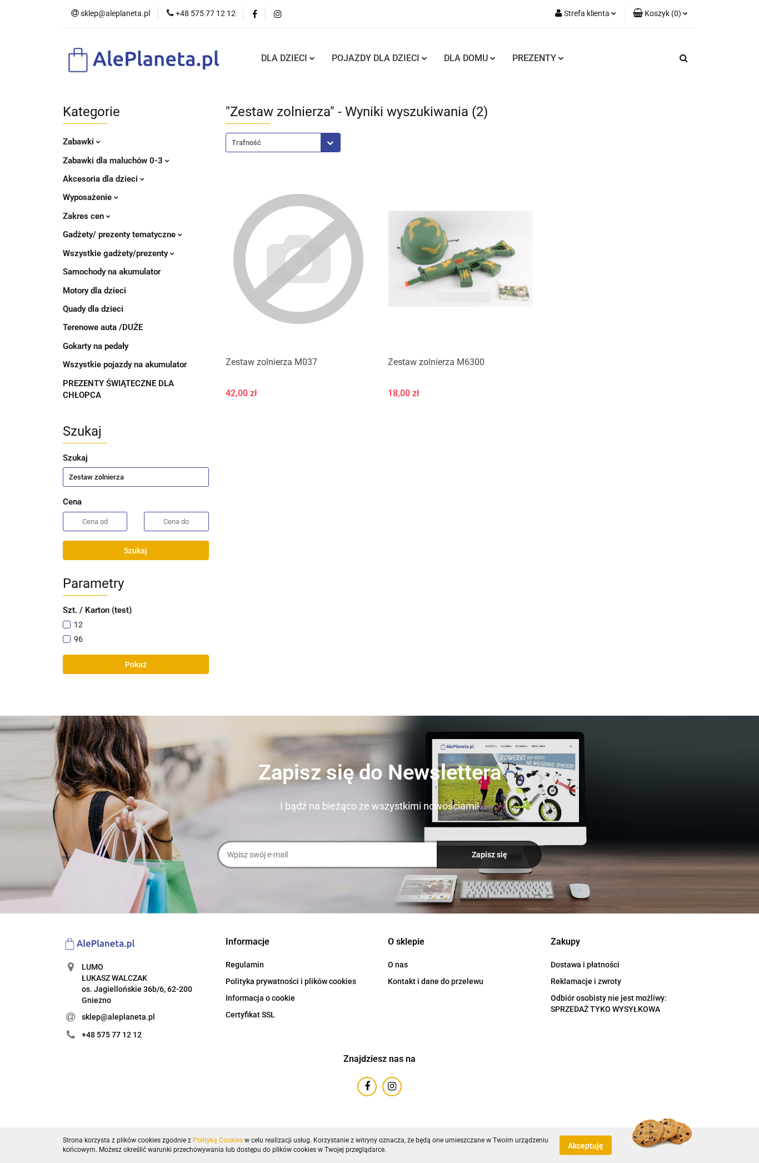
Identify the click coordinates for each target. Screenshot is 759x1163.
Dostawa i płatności (585, 964)
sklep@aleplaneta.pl (118, 1016)
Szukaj (135, 550)
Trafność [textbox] (246, 142)
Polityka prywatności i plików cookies (291, 981)
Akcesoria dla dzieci (101, 179)
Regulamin (245, 964)
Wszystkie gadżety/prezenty (116, 253)
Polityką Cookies (218, 1140)
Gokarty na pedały (95, 346)
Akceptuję (585, 1145)
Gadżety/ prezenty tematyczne (120, 234)
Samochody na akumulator (112, 272)
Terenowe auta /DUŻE (103, 327)
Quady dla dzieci (93, 309)
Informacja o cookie (260, 998)
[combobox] (283, 142)
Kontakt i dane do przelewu (435, 981)
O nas (398, 964)
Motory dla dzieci (94, 291)
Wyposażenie (88, 197)
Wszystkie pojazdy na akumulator (125, 365)
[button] (660, 14)
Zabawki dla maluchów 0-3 (114, 161)
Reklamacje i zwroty (586, 981)
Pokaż (136, 664)
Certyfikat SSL (250, 1014)
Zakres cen (84, 216)
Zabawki (79, 142)
